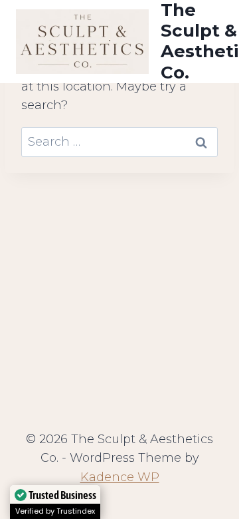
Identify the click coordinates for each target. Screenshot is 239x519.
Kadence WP (119, 477)
